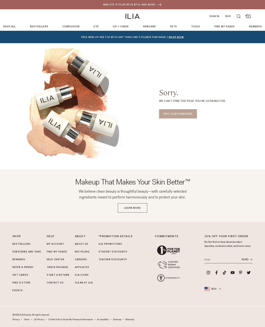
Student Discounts (113, 251)
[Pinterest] (241, 272)
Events (17, 290)
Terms (27, 319)
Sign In (214, 16)
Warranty (129, 319)
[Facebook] (216, 272)
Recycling (82, 251)
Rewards (255, 26)
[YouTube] (232, 272)
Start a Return (58, 274)
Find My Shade (224, 26)
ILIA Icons (82, 274)
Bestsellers (39, 26)
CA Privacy (39, 319)
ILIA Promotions (110, 243)
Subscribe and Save (26, 251)
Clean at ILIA (84, 282)
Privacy (16, 319)
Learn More (132, 207)
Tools (195, 26)
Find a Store (21, 282)
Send (245, 259)
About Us (81, 243)
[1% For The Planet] (168, 250)
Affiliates (82, 267)
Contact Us (55, 282)
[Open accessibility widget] (168, 278)
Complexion (71, 26)
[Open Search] (238, 16)
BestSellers (21, 243)
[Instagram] (208, 272)
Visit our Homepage (178, 113)
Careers (81, 259)
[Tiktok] (224, 272)
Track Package (57, 267)
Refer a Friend (22, 267)
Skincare (149, 26)
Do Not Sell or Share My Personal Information (70, 319)
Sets (173, 26)
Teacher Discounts (113, 259)
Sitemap (117, 319)
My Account (55, 243)
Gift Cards (20, 274)
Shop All (9, 26)
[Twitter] (249, 272)
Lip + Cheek (121, 26)
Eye (96, 26)
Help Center (55, 259)
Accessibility (103, 319)
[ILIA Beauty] (133, 16)
